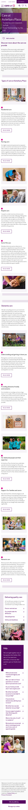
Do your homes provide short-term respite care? (13, 688)
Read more (6, 130)
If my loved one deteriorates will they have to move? (13, 701)
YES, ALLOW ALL (14, 802)
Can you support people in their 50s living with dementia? (13, 713)
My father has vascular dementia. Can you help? (13, 707)
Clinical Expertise (10, 617)
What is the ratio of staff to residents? (13, 719)
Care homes (11, 2)
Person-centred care (11, 608)
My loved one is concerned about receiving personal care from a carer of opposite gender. (13, 726)
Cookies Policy (11, 793)
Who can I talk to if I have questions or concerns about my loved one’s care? (13, 681)
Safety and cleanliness (11, 620)
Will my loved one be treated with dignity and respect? (13, 674)
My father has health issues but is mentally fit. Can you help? (13, 694)
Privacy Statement (6, 795)
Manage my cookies (14, 806)
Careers (3, 2)
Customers (21, 2)
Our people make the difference (11, 612)
